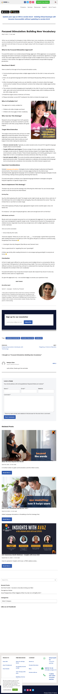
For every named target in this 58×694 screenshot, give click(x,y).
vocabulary (38, 338)
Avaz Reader (6, 668)
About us (31, 661)
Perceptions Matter (6, 590)
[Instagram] (33, 2)
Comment (7, 394)
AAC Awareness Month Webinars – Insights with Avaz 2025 (21, 555)
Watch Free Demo (43, 2)
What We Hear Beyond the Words (13, 461)
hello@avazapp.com (51, 670)
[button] (26, 7)
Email (23, 388)
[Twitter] (28, 2)
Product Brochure (33, 665)
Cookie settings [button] (7, 689)
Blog (30, 668)
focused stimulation (27, 338)
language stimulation (12, 169)
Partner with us (33, 672)
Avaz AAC (5, 661)
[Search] (55, 2)
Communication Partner (13, 338)
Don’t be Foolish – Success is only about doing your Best (17, 588)
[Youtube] (30, 2)
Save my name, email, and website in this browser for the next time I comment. (27, 413)
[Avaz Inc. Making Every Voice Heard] (5, 2)
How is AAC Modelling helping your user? (15, 508)
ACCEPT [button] (15, 689)
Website (40, 388)
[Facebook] (25, 2)
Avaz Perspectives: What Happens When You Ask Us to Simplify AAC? (21, 593)
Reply (54, 363)
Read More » (6, 473)
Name (6, 388)
